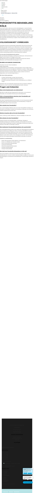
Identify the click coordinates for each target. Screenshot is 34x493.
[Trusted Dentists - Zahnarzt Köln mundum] (12, 463)
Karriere (5, 477)
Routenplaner (17, 427)
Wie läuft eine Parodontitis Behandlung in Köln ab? (13, 151)
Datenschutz (5, 491)
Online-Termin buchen (17, 431)
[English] (2, 8)
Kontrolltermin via (3, 38)
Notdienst (5, 481)
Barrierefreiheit (16, 491)
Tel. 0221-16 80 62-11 (17, 429)
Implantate (6, 471)
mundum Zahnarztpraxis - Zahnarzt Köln (9, 13)
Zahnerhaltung (6, 475)
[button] (17, 90)
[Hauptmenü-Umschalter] (3, 15)
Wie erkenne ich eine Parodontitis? (9, 118)
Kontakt (5, 478)
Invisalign (5, 472)
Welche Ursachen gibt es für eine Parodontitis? (12, 113)
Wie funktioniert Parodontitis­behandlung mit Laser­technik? (15, 127)
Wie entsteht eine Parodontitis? (8, 105)
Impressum (11, 491)
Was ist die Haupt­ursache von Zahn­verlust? (11, 90)
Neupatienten (6, 480)
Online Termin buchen (4, 66)
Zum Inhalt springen (4, 0)
